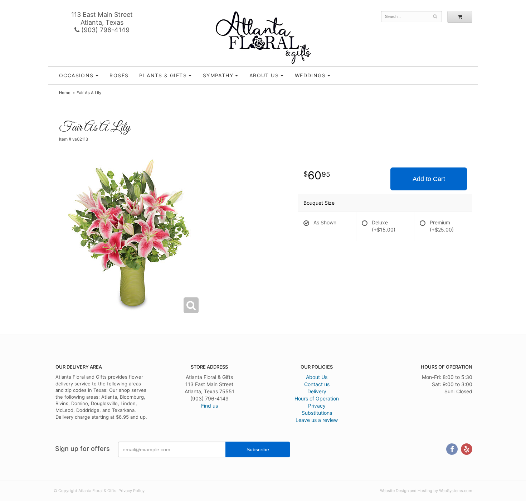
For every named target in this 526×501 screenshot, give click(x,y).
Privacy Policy (131, 490)
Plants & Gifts (163, 75)
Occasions (76, 75)
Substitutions (317, 413)
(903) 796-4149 (104, 30)
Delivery (316, 391)
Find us (209, 406)
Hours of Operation (316, 398)
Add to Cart (429, 179)
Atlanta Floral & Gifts (263, 37)
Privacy (317, 406)
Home (64, 92)
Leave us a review (317, 420)
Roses (118, 75)
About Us (316, 377)
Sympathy (218, 75)
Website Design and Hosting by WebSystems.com (426, 490)
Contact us (317, 384)
